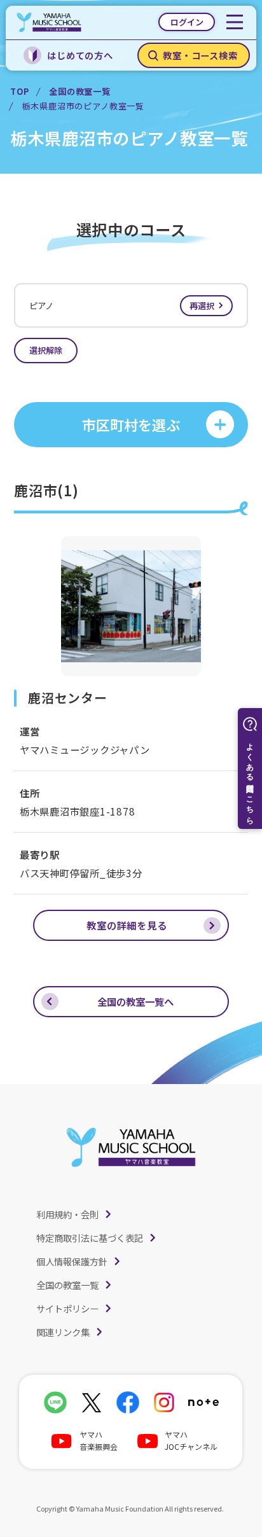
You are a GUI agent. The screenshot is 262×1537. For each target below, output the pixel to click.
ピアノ (121, 306)
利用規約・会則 (67, 1214)
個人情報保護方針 (71, 1261)
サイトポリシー (67, 1308)
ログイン (186, 22)
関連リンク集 (63, 1332)
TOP (19, 91)
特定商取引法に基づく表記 (89, 1237)
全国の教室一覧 (80, 91)
